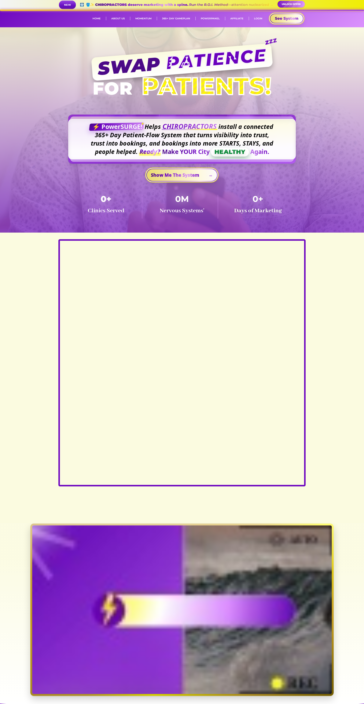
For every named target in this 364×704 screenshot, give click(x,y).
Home (97, 18)
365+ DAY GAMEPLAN (176, 18)
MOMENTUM (143, 18)
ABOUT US (118, 18)
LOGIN (258, 18)
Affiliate (236, 18)
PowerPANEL (210, 18)
